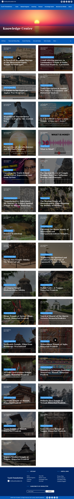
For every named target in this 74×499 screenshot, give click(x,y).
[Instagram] (69, 2)
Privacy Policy (60, 476)
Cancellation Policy (61, 479)
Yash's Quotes (47, 41)
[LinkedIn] (64, 2)
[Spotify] (71, 2)
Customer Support (61, 481)
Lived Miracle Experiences (47, 57)
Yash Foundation (15, 478)
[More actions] (33, 48)
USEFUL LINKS (65, 471)
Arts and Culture (37, 41)
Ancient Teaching (26, 41)
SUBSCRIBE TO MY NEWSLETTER (39, 486)
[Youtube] (62, 2)
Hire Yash (41, 481)
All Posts (3, 41)
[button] (70, 41)
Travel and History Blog (13, 41)
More (54, 41)
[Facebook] (66, 2)
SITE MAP (33, 471)
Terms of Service (61, 477)
